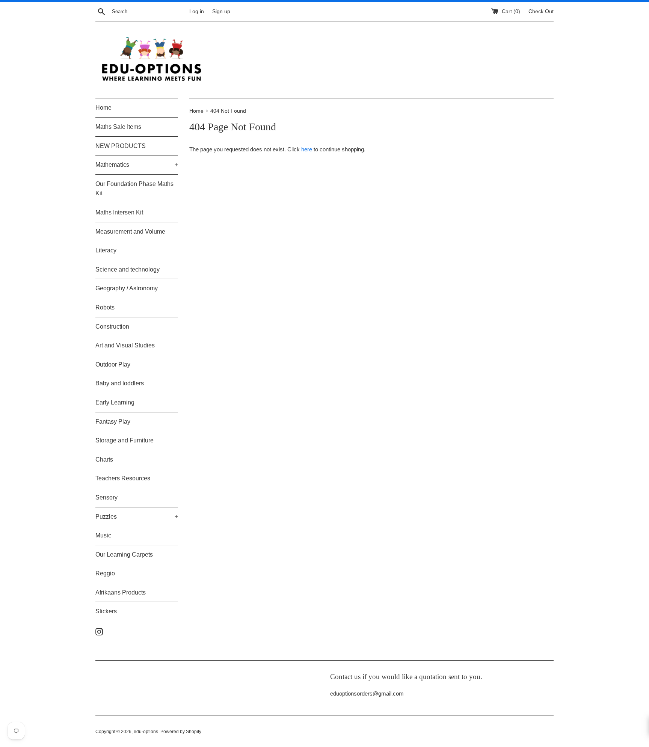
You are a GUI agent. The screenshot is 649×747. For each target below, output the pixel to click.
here (306, 149)
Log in (196, 11)
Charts (104, 459)
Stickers (106, 611)
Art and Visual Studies (125, 345)
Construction (112, 326)
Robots (105, 307)
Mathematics (136, 164)
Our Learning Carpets (124, 554)
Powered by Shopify (180, 731)
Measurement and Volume (130, 231)
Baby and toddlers (119, 383)
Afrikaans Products (120, 592)
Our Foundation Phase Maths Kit (134, 189)
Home (103, 107)
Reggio (105, 573)
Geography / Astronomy (126, 288)
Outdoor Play (112, 364)
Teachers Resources (122, 478)
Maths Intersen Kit (119, 212)
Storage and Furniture (124, 440)
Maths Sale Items (118, 127)
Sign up (221, 11)
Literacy (105, 250)
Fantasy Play (112, 421)
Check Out (541, 11)
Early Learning (114, 402)
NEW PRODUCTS (120, 146)
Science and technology (127, 269)
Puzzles (136, 516)
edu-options (146, 731)
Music (103, 535)
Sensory (106, 497)
